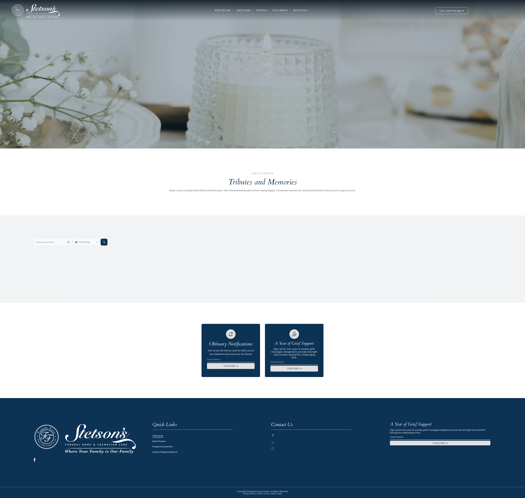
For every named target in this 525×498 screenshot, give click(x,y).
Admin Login (276, 494)
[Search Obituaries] (104, 242)
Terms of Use (263, 494)
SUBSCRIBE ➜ (231, 366)
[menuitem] (224, 10)
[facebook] (34, 460)
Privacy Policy (249, 494)
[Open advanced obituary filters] (68, 242)
